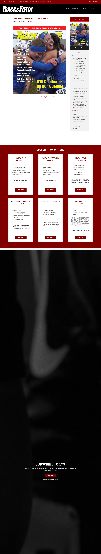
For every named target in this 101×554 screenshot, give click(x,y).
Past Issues (85, 9)
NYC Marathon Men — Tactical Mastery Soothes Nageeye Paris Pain (80, 87)
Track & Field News (18, 9)
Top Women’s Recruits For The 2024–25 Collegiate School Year (80, 66)
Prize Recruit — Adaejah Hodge (79, 68)
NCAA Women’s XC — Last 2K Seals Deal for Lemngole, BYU (80, 74)
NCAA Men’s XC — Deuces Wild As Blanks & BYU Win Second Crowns (79, 105)
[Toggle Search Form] (97, 9)
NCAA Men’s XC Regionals (78, 107)
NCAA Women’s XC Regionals (79, 82)
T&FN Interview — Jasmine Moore (79, 93)
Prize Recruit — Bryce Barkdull (78, 61)
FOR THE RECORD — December (79, 126)
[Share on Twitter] (28, 21)
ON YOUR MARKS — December (79, 119)
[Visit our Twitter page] (4, 1)
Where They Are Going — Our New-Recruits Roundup (52, 97)
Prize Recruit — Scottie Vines (78, 63)
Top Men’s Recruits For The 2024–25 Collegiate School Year (80, 102)
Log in (56, 479)
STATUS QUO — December (78, 123)
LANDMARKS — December (78, 121)
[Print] (31, 21)
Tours (92, 9)
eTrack (67, 9)
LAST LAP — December (77, 125)
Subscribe (21, 189)
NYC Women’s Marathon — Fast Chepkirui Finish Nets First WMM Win (80, 91)
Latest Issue (75, 9)
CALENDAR (75, 128)
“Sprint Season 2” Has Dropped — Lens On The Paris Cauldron (79, 96)
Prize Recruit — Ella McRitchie (79, 70)
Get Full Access (80, 19)
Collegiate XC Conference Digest (79, 80)
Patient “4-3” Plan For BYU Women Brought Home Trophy (79, 78)
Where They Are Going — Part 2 (79, 72)
